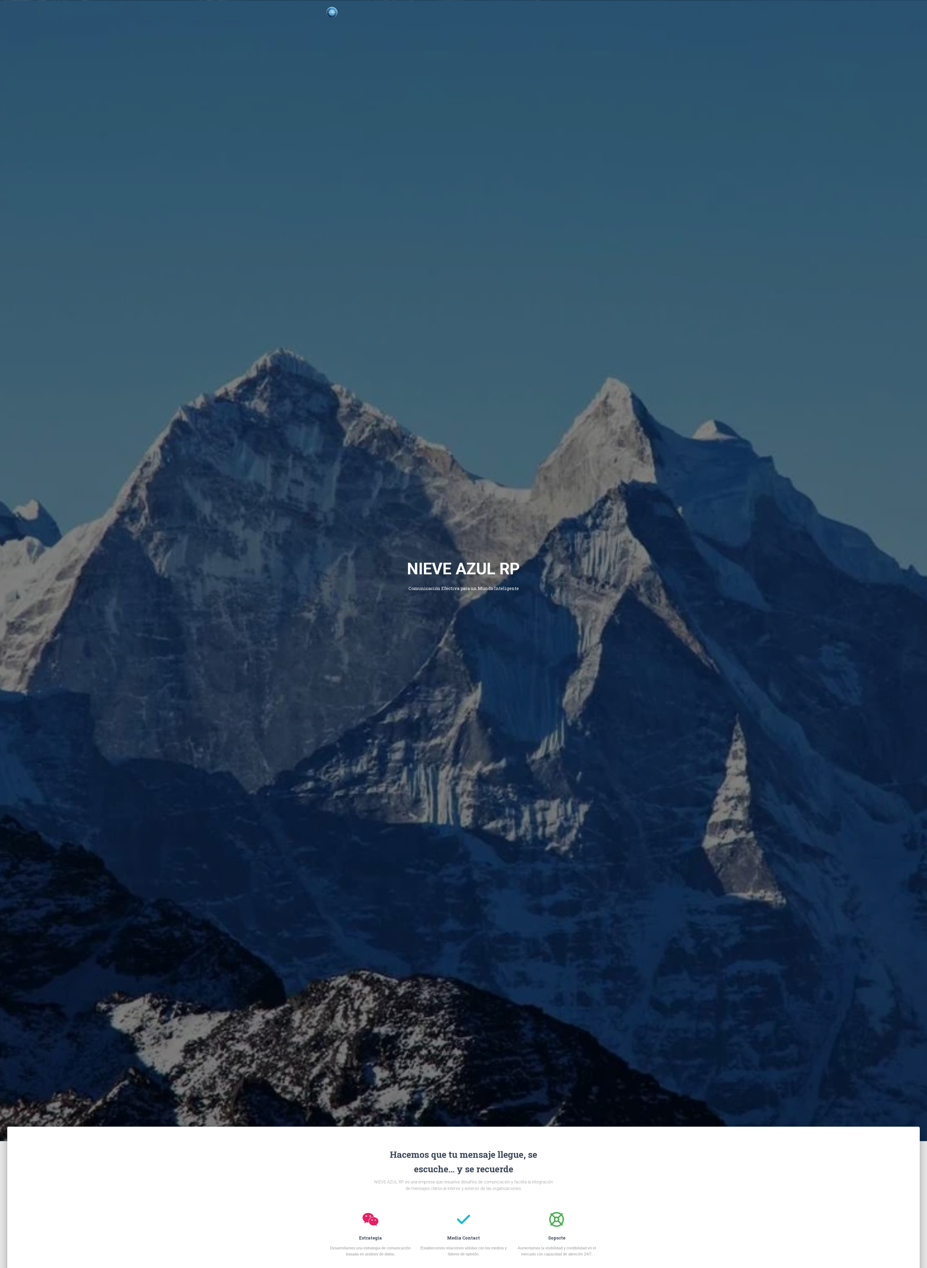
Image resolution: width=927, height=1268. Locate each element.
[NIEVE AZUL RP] (332, 12)
